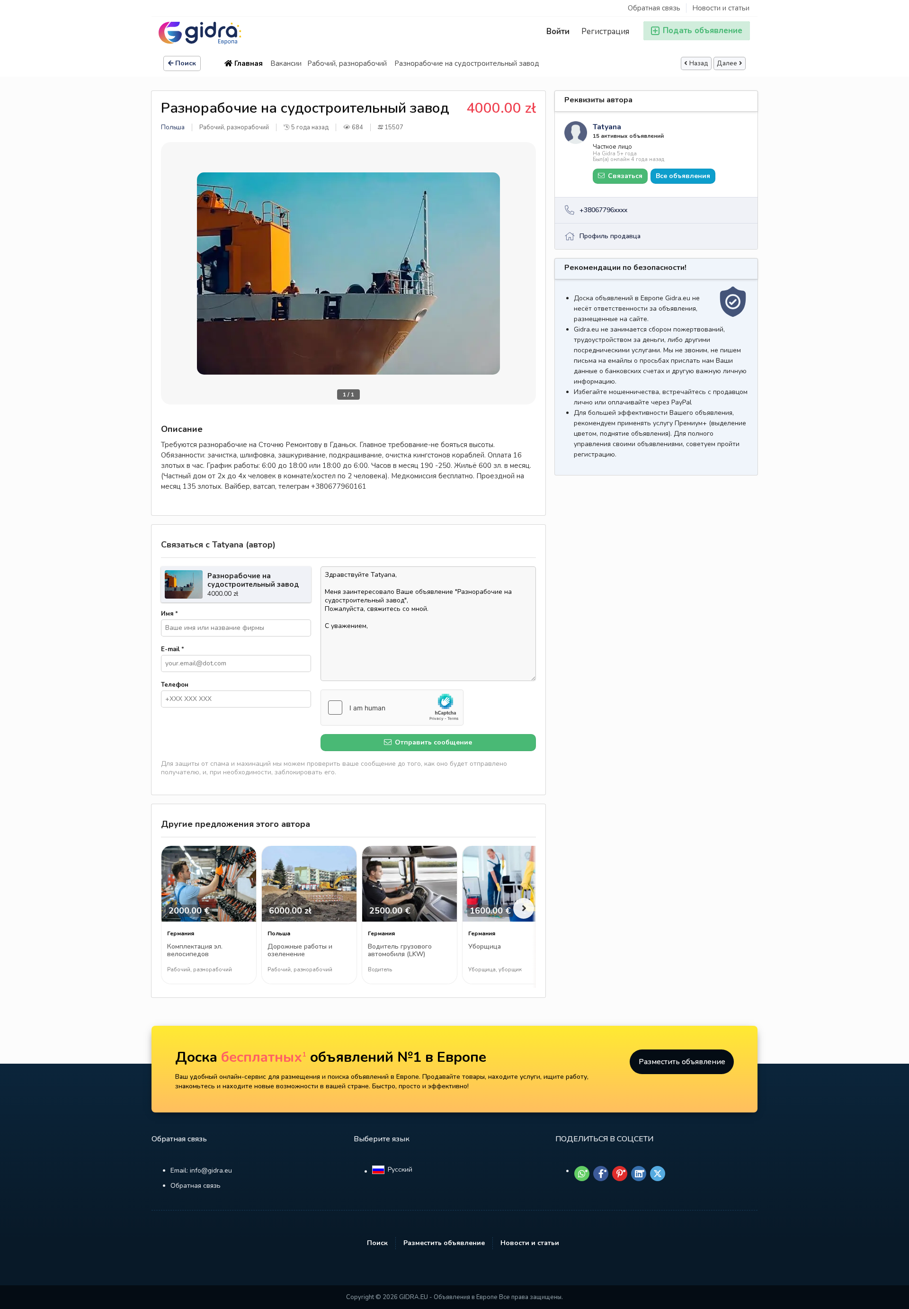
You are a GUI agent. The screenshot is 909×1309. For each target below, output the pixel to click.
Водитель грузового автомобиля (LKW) (400, 951)
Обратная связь (654, 8)
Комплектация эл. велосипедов (195, 951)
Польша (173, 127)
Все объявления (683, 175)
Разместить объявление (682, 1062)
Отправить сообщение (432, 742)
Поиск (185, 63)
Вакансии (286, 63)
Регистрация (605, 31)
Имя (169, 614)
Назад (698, 63)
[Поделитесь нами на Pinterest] (619, 1173)
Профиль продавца (610, 236)
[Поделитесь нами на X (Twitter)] (657, 1173)
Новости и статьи (720, 8)
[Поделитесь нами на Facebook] (600, 1173)
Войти (558, 31)
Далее (727, 63)
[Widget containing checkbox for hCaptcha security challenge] (392, 708)
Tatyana (607, 127)
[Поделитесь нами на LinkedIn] (638, 1173)
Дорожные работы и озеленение (299, 951)
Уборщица (484, 947)
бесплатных (263, 1057)
